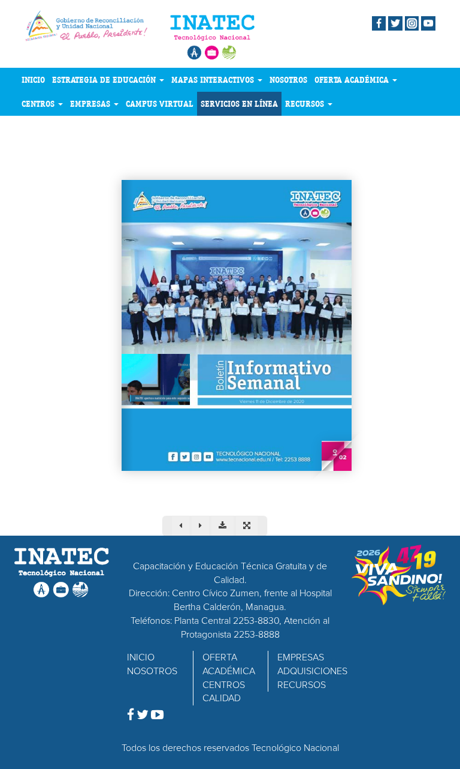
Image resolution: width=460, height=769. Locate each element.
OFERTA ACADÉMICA (352, 79)
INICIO (33, 79)
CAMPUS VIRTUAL (159, 103)
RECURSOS (305, 103)
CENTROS (39, 103)
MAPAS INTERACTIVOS (213, 79)
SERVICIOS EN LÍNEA (239, 103)
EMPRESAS (91, 103)
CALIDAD (221, 698)
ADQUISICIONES (312, 671)
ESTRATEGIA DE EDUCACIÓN (105, 79)
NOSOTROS (288, 79)
